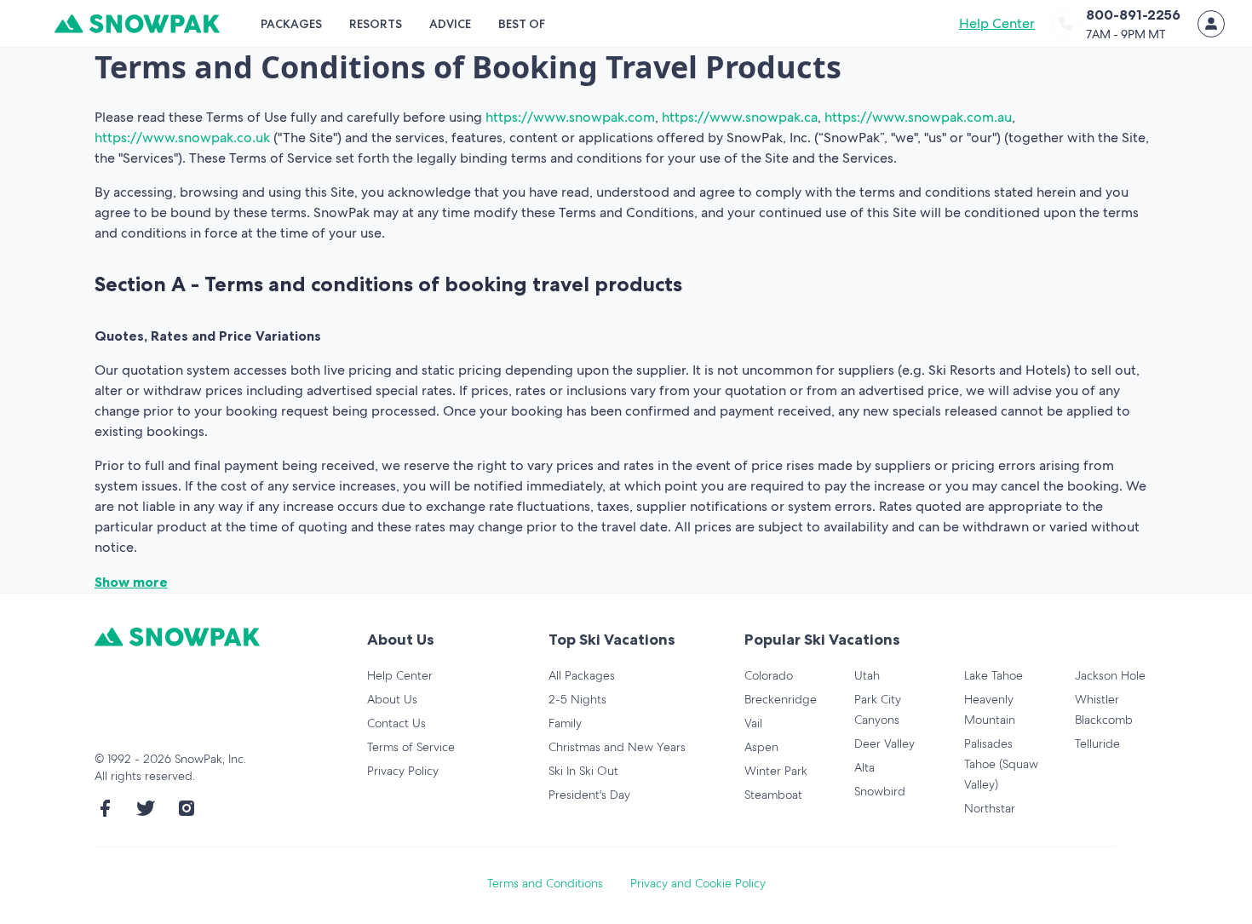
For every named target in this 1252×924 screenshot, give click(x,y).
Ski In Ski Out (583, 770)
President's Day (589, 794)
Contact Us (396, 723)
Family (565, 723)
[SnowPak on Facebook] (105, 808)
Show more (131, 581)
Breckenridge (780, 699)
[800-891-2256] (1065, 23)
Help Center (997, 23)
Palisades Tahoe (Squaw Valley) (1001, 764)
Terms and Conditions (545, 883)
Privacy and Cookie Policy (698, 883)
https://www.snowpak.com (570, 117)
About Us (392, 699)
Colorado (768, 675)
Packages (291, 24)
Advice (450, 24)
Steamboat (773, 794)
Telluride (1097, 743)
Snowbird (879, 791)
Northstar (989, 808)
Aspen (761, 747)
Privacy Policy (403, 770)
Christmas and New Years (617, 747)
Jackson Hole (1110, 675)
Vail (753, 723)
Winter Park (775, 770)
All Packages (581, 675)
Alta (864, 767)
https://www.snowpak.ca (740, 117)
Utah (867, 675)
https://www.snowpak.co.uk (182, 137)
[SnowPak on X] (145, 808)
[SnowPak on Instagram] (186, 808)
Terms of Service (411, 747)
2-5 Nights (577, 699)
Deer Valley (884, 743)
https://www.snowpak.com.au (918, 117)
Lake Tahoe (993, 675)
